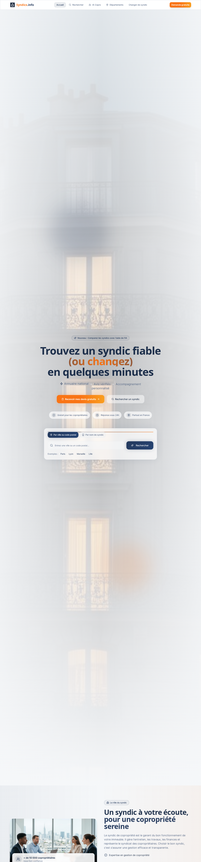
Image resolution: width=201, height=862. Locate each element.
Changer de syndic (138, 5)
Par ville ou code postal (65, 434)
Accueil (60, 5)
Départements (116, 5)
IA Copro (96, 5)
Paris (62, 454)
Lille (90, 454)
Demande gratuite (180, 5)
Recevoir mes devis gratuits (80, 399)
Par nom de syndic (94, 434)
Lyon (71, 454)
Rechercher (77, 5)
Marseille (81, 454)
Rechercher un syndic (127, 399)
